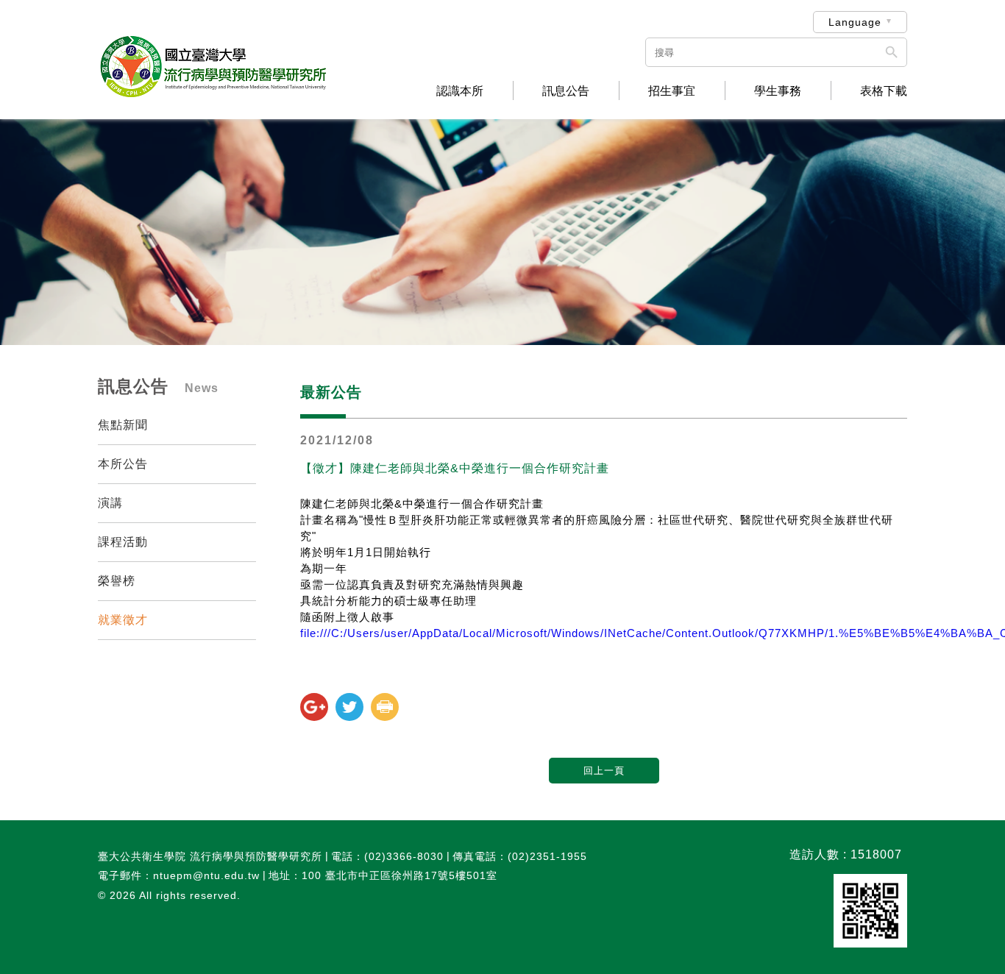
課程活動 (123, 542)
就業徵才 (123, 620)
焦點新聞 (123, 425)
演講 (110, 503)
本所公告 (123, 464)
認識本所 (459, 91)
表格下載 (883, 91)
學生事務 (777, 91)
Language (854, 22)
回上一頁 (604, 770)
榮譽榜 (116, 581)
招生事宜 (671, 91)
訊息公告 (565, 91)
